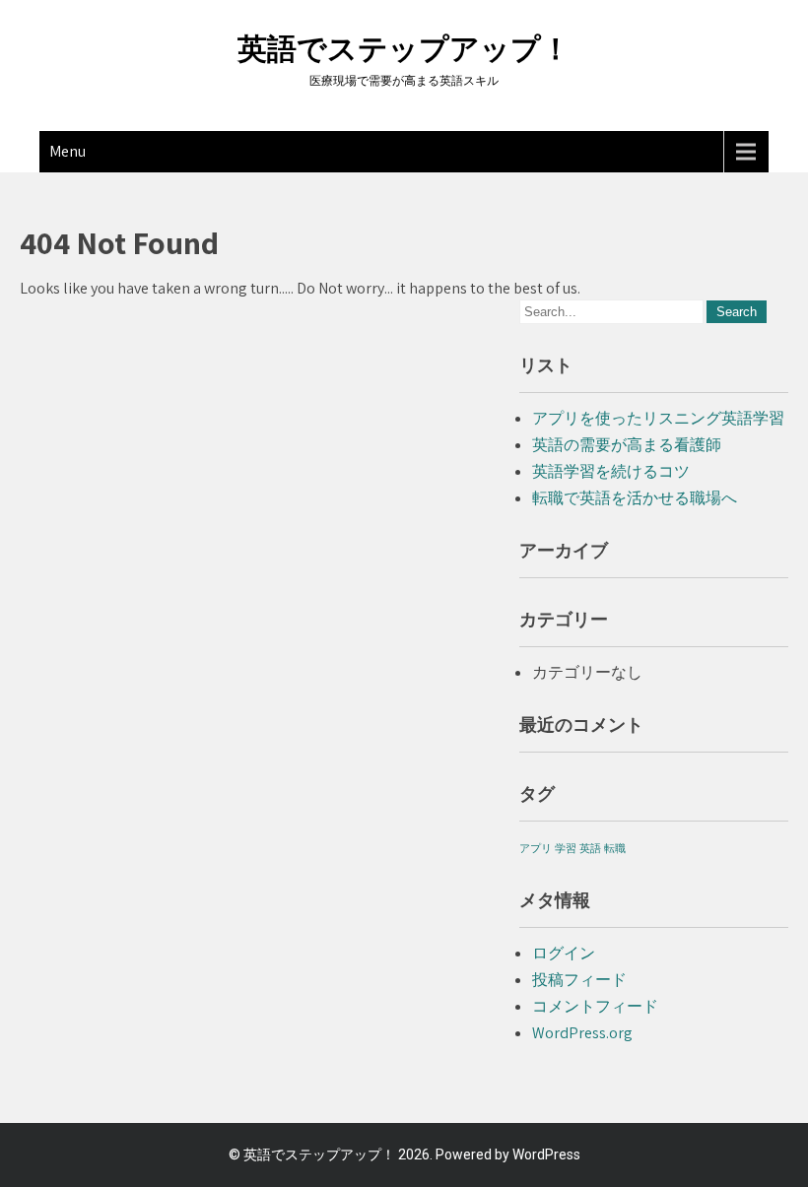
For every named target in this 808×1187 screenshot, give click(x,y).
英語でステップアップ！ (404, 49)
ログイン (563, 953)
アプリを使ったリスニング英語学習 (658, 418)
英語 (590, 848)
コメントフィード (595, 1006)
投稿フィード (579, 979)
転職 (615, 848)
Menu (67, 151)
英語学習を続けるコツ (611, 471)
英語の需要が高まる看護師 (626, 444)
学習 (565, 848)
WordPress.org (582, 1032)
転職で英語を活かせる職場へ (634, 498)
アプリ (535, 848)
